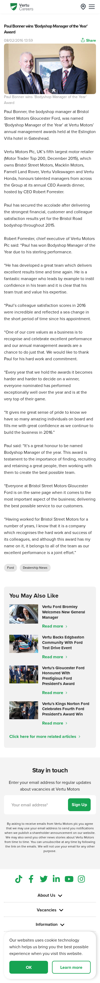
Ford (10, 567)
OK (29, 967)
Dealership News (35, 567)
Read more (53, 626)
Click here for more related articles (43, 736)
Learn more (71, 967)
